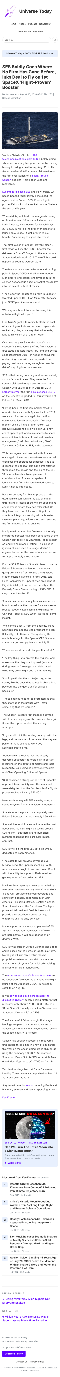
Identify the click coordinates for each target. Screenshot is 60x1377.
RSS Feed (38, 31)
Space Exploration (11, 98)
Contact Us (22, 1361)
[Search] (55, 40)
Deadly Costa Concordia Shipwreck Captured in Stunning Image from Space (32, 1222)
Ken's (29, 1085)
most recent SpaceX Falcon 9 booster (29, 975)
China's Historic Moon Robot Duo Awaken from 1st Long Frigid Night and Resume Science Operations (31, 1205)
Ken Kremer (11, 94)
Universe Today (35, 11)
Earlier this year (11, 391)
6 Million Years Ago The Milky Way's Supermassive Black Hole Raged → (25, 1318)
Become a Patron (14, 1353)
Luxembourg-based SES (16, 191)
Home (13, 24)
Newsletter (44, 24)
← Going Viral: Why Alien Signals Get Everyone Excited (26, 1300)
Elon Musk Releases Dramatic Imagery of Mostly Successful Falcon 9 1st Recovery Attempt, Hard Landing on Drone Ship (34, 1242)
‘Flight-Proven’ (40, 175)
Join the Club (24, 31)
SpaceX (6, 179)
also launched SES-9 (43, 391)
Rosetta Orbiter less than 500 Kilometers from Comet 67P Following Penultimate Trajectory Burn (33, 1187)
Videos (22, 24)
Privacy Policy (37, 1361)
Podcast (32, 24)
